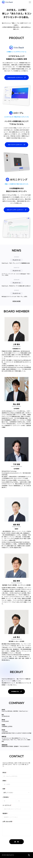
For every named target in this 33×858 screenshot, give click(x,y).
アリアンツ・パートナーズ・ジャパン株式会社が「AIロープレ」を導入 (16, 274)
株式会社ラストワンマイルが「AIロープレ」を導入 (14, 296)
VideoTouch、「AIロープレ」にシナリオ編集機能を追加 (16, 263)
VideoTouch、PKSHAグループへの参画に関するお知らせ (16, 286)
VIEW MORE (16, 301)
